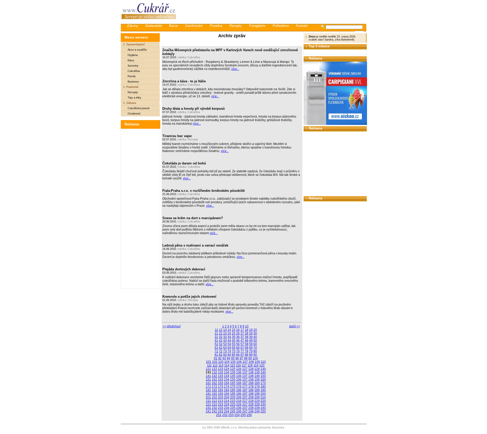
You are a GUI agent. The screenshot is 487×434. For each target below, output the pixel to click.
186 (238, 390)
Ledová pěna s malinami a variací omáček (195, 245)
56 (238, 344)
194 (226, 393)
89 (251, 354)
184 (226, 390)
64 (229, 347)
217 (245, 401)
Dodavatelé (153, 26)
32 (220, 337)
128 (251, 369)
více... (235, 69)
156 (238, 379)
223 (220, 404)
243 (220, 411)
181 (208, 390)
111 (209, 365)
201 (208, 397)
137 (245, 372)
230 (263, 404)
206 (238, 397)
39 (251, 337)
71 (216, 351)
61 (216, 347)
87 (242, 354)
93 (224, 358)
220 (263, 401)
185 (232, 390)
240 (263, 408)
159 (257, 379)
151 (208, 379)
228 (251, 404)
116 (238, 365)
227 (245, 404)
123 (220, 369)
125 (232, 369)
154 (226, 379)
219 (257, 401)
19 (251, 330)
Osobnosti (134, 113)
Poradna (216, 26)
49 (251, 340)
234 (226, 408)
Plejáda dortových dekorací (183, 269)
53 (225, 344)
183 (220, 390)
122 (214, 369)
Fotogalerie (257, 26)
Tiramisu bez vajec (177, 136)
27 (242, 333)
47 (242, 340)
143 (220, 376)
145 (232, 376)
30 (255, 333)
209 (257, 397)
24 (229, 333)
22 (220, 333)
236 (238, 408)
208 (251, 397)
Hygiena (133, 54)
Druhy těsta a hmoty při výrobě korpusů (193, 108)
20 (255, 330)
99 (250, 358)
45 (233, 340)
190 (263, 390)
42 (220, 340)
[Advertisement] (273, 11)
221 (208, 404)
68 (246, 347)
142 (214, 376)
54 (229, 344)
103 (220, 362)
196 (238, 393)
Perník (132, 76)
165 (232, 383)
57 (242, 344)
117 (244, 365)
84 (229, 354)
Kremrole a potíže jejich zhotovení (189, 296)
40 (255, 337)
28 (246, 333)
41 (216, 340)
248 (251, 411)
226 (238, 404)
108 (251, 362)
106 (239, 362)
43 (225, 340)
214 (226, 401)
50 (255, 340)
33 (225, 337)
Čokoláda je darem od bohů (184, 163)
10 (247, 326)
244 (226, 411)
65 (233, 347)
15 (233, 330)
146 (238, 376)
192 (214, 393)
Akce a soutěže (137, 49)
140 (263, 372)
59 (251, 344)
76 (238, 351)
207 (245, 397)
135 (232, 372)
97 (241, 358)
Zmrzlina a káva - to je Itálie (184, 81)
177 (245, 386)
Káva (131, 60)
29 (251, 333)
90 (255, 354)
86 (238, 354)
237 (245, 408)
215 (232, 401)
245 (232, 411)
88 (246, 354)
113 (220, 365)
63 (225, 347)
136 (238, 372)
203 (220, 397)
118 (250, 365)
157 (245, 379)
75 (233, 351)
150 (263, 376)
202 (214, 397)
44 (229, 340)
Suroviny (133, 65)
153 (220, 379)
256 (249, 415)
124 (226, 369)
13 (225, 330)
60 (255, 344)
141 (208, 376)
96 (237, 358)
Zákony (132, 26)
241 (208, 411)
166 (238, 383)
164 (226, 383)
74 (229, 351)
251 (218, 415)
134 (226, 372)
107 (245, 362)
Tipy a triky (134, 97)
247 (245, 411)
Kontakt (302, 26)
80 (255, 351)
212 (214, 401)
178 (251, 386)
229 (257, 404)
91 (215, 358)
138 (251, 372)
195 (232, 393)
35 (233, 337)
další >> (294, 326)
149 (257, 376)
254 (237, 415)
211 (208, 401)
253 (231, 415)
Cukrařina (134, 70)
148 (251, 376)
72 (220, 351)
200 (263, 393)
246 (238, 411)
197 (245, 393)
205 (232, 397)
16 (238, 330)
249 (257, 411)
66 (238, 347)
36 (238, 337)
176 (238, 386)
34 (229, 337)
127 (245, 369)
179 (257, 386)
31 (216, 337)
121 (208, 369)
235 (232, 408)
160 (263, 379)
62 (220, 347)
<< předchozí (172, 326)
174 (226, 386)
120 (262, 365)
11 (216, 330)
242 (214, 411)
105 (233, 362)
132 (214, 372)
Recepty (236, 26)
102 (214, 362)
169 (257, 383)
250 (263, 411)
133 (220, 372)
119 (255, 365)
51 (216, 344)
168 (251, 383)
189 (257, 390)
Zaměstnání (194, 26)
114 (226, 365)
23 (225, 333)
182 (214, 390)
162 (214, 383)
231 (208, 408)
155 (232, 379)
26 (238, 333)
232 (214, 408)
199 (257, 393)
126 (238, 369)
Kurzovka (278, 427)
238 (251, 408)
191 (208, 393)
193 (220, 393)
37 (242, 337)
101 (208, 362)
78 (246, 351)
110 (263, 362)
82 (220, 354)
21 (216, 333)
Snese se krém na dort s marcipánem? (192, 218)
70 (255, 347)
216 (238, 401)
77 (242, 351)
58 (246, 344)
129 (257, 369)
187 (245, 390)
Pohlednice (281, 26)
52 (220, 344)
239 (257, 408)
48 (246, 340)
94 (228, 358)
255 (243, 415)
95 (233, 358)
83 (225, 354)
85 (233, 354)
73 (225, 351)
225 (232, 404)
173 (220, 386)
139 (257, 372)
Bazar (173, 26)
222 (214, 404)
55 (233, 344)
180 (263, 386)
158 (251, 379)
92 (220, 358)
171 (208, 386)
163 (220, 383)
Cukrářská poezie (139, 108)
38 (246, 337)
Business (133, 81)
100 (255, 358)
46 (238, 340)
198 (251, 393)
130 (263, 369)
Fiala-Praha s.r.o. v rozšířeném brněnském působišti (203, 191)
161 (208, 383)
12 (220, 330)
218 (251, 401)
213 (220, 401)
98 (246, 358)
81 (216, 354)
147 (245, 376)
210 (263, 397)
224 (226, 404)
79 (251, 351)
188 (251, 390)
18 (246, 330)
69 (251, 347)
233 (220, 408)
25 (233, 333)
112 (215, 365)
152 (214, 379)
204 (226, 397)
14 (229, 330)
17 (242, 330)
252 (225, 415)
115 (232, 365)
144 (226, 376)
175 (232, 386)
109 (257, 362)
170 (263, 383)
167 (245, 383)
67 (242, 347)
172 (214, 386)
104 (227, 362)
